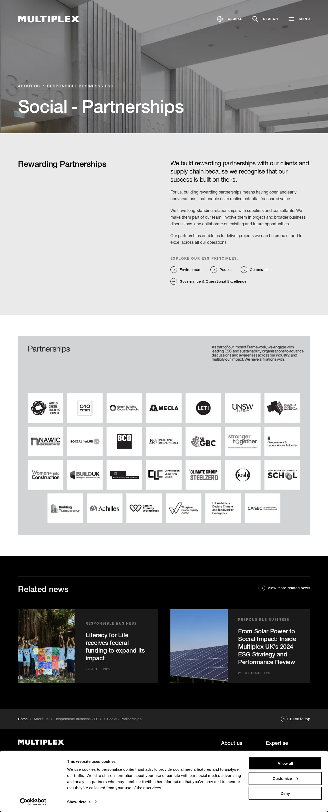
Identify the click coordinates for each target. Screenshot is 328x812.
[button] (229, 19)
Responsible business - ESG (80, 86)
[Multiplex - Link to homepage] (62, 742)
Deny (285, 793)
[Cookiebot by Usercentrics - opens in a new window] (33, 802)
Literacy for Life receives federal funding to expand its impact (115, 646)
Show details (78, 802)
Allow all (285, 763)
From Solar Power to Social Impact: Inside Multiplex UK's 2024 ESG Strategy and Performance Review (267, 646)
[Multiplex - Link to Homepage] (48, 19)
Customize (282, 778)
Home (23, 719)
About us (29, 86)
